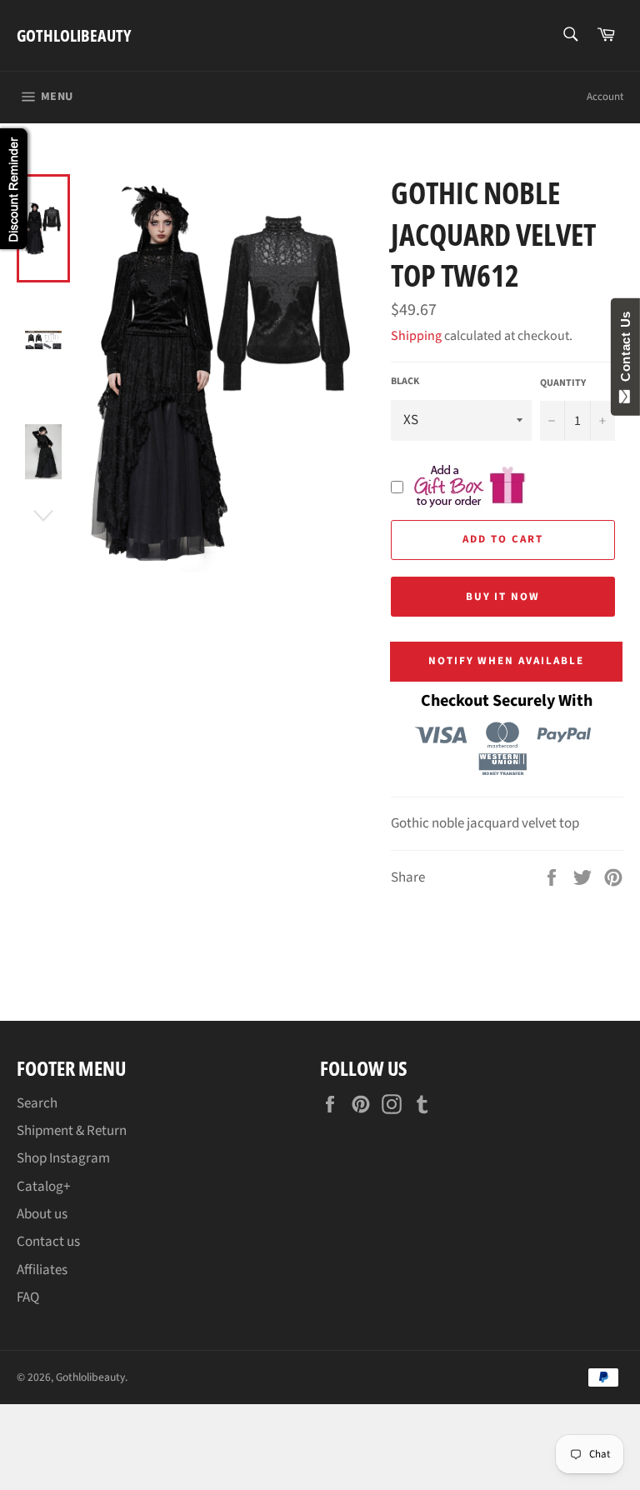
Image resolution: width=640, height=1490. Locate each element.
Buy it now (503, 596)
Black (405, 381)
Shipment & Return (72, 1131)
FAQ (28, 1298)
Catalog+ (43, 1187)
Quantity (563, 383)
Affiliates (42, 1270)
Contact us (48, 1242)
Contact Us (625, 350)
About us (42, 1214)
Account (605, 96)
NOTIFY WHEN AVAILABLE (506, 660)
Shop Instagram (63, 1158)
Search (37, 1103)
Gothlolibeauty (74, 35)
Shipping (416, 336)
